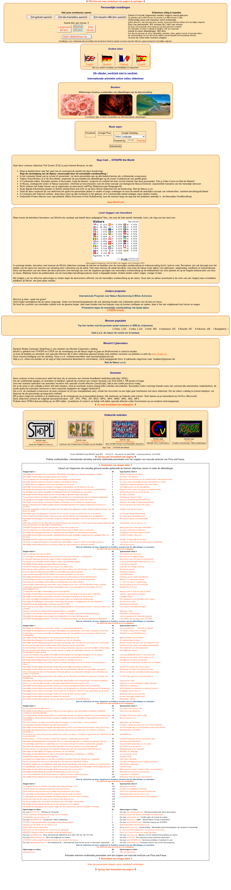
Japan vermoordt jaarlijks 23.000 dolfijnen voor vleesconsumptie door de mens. (54, 574)
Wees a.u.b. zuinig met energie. (132, 579)
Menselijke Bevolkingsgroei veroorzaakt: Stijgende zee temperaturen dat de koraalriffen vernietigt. (61, 807)
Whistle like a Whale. (128, 699)
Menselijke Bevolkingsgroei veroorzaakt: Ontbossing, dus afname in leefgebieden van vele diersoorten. (63, 601)
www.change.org (131, 827)
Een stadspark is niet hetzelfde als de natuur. (137, 599)
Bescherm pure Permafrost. (130, 741)
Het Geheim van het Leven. (130, 554)
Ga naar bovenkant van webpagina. (115, 404)
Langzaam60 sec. (64, 28)
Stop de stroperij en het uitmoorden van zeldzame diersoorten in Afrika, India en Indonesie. (58, 530)
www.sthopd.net (159, 354)
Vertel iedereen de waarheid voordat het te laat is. (139, 688)
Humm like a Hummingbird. (130, 613)
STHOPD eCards (115, 310)
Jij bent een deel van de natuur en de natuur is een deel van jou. (48, 799)
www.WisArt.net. (126, 734)
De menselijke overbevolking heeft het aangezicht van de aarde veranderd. (52, 794)
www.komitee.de (133, 817)
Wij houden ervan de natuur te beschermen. (137, 559)
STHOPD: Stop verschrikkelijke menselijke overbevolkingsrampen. (48, 822)
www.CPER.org (132, 842)
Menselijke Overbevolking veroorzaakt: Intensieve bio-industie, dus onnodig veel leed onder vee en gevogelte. (66, 643)
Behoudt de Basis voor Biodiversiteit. (134, 519)
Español (141, 64)
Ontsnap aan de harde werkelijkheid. (134, 577)
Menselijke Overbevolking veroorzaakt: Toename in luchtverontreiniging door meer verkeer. (58, 596)
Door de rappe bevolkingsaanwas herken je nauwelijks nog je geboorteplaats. (53, 572)
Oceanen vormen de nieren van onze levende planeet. (141, 725)
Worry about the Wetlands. (130, 711)
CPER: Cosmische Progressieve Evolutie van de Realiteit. (45, 814)
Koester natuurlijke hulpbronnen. (132, 696)
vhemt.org (130, 837)
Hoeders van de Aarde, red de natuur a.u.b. (137, 657)
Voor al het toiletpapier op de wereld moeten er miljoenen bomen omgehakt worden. (56, 774)
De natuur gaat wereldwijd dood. (132, 516)
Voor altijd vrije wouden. (129, 650)
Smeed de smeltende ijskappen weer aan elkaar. (139, 484)
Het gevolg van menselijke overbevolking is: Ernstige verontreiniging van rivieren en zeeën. (58, 500)
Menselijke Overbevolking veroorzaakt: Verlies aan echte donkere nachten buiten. (55, 694)
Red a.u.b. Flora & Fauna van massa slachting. (138, 832)
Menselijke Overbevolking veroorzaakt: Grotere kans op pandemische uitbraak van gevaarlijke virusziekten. (64, 669)
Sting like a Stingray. (128, 572)
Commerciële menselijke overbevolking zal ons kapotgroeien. (46, 591)
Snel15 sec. (90, 28)
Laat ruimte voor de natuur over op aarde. (136, 619)
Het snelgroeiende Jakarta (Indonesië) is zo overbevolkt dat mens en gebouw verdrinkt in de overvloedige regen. (67, 715)
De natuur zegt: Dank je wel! (131, 708)
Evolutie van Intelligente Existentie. (133, 789)
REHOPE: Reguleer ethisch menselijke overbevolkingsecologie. (47, 832)
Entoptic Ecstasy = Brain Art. (131, 535)
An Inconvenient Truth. (129, 754)
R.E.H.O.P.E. (35, 812)
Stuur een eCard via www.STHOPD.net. (135, 500)
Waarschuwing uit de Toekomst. (132, 749)
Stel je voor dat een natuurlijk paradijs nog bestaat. (140, 672)
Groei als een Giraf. (127, 681)
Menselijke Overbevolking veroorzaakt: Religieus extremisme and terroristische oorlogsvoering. (59, 502)
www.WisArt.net (115, 202)
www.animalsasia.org (135, 812)
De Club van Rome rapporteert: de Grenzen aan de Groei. (142, 830)
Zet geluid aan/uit (41, 17)
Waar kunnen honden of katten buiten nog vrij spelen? (141, 769)
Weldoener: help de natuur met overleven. (136, 777)
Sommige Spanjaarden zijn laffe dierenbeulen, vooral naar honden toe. (51, 527)
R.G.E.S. (189, 441)
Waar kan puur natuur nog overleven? (134, 772)
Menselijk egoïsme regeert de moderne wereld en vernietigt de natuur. (50, 482)
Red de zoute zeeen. (128, 601)
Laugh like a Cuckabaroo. (130, 774)
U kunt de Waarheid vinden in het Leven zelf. (137, 655)
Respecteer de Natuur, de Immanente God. (137, 669)
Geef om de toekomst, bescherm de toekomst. (138, 791)
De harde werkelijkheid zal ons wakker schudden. (139, 761)
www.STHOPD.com (134, 822)
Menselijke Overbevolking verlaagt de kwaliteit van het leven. (46, 696)
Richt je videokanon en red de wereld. (134, 492)
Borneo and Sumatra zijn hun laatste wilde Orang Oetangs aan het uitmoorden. (54, 645)
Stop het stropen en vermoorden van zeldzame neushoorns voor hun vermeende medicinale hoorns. (62, 749)
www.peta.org (132, 835)
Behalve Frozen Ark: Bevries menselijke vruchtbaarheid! (141, 814)
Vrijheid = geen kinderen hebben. (133, 594)
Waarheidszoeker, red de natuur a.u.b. (135, 794)
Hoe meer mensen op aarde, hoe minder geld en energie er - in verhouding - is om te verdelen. (60, 722)
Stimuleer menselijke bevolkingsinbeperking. (137, 502)
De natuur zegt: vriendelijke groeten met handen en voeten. (143, 482)
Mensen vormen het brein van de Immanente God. (139, 643)
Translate (140, 140)
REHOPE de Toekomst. (129, 751)
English (89, 64)
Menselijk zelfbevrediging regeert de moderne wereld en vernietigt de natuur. (53, 660)
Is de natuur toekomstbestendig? (133, 607)
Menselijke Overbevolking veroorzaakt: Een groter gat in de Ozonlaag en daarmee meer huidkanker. (62, 594)
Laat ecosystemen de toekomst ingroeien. (136, 616)
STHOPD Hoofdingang (125, 442)
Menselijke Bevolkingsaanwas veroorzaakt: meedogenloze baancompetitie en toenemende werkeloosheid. (64, 489)
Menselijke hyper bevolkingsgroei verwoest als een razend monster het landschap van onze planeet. (62, 513)
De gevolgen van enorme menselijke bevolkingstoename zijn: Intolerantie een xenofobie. (57, 492)
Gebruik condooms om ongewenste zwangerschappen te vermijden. (49, 611)
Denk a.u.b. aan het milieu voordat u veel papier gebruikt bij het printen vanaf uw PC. (56, 683)
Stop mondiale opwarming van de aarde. (136, 744)
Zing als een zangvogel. (129, 764)
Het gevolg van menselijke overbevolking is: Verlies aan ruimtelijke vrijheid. (52, 562)
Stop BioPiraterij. (126, 574)
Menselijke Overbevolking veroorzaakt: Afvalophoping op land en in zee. (51, 772)
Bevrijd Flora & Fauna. (128, 587)
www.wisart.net (28, 852)
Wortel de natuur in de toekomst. (132, 694)
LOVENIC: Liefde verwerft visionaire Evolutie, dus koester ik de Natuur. (50, 840)
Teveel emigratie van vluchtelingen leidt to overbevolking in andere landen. (52, 479)
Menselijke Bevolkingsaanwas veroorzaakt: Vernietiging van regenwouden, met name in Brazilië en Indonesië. (66, 631)
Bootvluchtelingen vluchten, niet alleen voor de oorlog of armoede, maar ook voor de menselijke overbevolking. (66, 648)
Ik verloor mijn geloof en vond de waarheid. (136, 676)
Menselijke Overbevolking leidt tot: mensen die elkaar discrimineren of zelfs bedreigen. (56, 699)
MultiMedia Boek (158, 441)
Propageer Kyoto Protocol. (130, 691)
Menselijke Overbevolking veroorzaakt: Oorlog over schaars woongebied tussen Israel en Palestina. (62, 686)
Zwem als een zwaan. (128, 786)
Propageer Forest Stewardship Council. (135, 532)
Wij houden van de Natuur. (130, 722)
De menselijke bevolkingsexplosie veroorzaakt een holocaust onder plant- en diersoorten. (58, 556)
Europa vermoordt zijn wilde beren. (36, 708)
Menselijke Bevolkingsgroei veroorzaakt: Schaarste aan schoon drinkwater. (52, 640)
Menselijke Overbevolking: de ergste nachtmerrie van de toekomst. (49, 751)
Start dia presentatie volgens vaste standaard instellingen (115, 864)
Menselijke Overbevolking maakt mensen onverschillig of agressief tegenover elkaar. (55, 494)
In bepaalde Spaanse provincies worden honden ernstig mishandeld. (50, 559)
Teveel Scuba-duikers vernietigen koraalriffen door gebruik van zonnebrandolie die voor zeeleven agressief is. (66, 497)
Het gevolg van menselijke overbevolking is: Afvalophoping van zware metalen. (53, 582)
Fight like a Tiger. (126, 611)
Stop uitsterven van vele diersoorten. (134, 648)
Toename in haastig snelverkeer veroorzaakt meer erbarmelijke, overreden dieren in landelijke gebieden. (63, 542)
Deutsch (107, 64)
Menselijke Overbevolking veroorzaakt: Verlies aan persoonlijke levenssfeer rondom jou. (57, 667)
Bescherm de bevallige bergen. (132, 556)
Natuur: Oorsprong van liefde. (131, 474)
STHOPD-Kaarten (40, 442)
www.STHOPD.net (134, 840)
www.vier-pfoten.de (37, 837)
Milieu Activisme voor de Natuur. (132, 638)
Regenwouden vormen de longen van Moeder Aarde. (140, 489)
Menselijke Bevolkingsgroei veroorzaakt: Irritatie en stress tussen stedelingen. (53, 628)
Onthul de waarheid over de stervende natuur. (138, 739)
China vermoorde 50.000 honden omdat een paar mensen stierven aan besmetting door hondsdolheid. (63, 516)
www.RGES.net (36, 820)
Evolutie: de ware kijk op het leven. (133, 539)
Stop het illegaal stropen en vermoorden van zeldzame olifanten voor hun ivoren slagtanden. (59, 579)
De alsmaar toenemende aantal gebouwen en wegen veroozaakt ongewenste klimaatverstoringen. (61, 613)
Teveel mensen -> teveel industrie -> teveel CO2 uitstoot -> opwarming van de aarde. (56, 739)
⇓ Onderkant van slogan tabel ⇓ (115, 465)
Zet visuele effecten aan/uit (110, 17)
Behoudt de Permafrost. (129, 604)
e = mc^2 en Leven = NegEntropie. (133, 582)
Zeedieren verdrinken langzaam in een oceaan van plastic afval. (48, 567)
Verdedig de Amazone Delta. (131, 497)
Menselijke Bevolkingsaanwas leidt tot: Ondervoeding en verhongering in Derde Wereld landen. (60, 577)
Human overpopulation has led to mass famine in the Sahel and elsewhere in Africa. (55, 761)
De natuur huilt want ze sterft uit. (132, 530)
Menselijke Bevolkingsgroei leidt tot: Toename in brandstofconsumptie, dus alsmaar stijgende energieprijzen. (65, 619)
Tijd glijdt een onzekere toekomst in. (134, 660)
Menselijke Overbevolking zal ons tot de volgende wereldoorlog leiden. (50, 777)
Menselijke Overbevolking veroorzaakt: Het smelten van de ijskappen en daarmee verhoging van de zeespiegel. (66, 688)
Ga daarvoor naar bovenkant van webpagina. (115, 549)
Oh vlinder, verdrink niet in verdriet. (133, 631)
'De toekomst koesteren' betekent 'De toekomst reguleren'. (46, 725)
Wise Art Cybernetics (128, 852)
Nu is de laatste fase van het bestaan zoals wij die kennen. (143, 727)
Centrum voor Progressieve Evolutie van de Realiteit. (140, 662)
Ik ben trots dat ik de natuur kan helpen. (135, 505)
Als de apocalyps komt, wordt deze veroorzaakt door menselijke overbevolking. (53, 801)
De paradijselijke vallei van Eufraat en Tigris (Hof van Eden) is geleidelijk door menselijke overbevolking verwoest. (67, 767)
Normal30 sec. (78, 28)
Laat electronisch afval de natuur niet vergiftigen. (139, 796)
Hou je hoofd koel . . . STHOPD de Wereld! (136, 628)
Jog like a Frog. (126, 756)
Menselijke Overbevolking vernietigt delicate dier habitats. (45, 477)
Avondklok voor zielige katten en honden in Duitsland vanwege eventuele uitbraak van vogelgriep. (61, 759)
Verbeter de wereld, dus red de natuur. (135, 667)
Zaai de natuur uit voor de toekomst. (134, 584)
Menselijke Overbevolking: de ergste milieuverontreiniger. (45, 564)
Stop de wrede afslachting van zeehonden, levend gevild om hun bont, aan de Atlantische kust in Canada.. (65, 584)
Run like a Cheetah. (127, 494)
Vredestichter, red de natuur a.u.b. (133, 523)
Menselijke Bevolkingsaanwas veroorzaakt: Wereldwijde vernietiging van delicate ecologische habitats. (63, 474)
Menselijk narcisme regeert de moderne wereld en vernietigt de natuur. (50, 539)
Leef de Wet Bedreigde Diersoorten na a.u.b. (137, 562)
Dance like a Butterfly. (128, 759)
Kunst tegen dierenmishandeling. (133, 513)
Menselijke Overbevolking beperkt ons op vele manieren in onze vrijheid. (51, 804)
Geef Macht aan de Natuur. (130, 746)
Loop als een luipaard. (128, 564)
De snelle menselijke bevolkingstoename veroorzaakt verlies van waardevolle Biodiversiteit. (58, 599)
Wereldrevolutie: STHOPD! (130, 730)
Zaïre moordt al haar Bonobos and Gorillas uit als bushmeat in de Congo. (51, 791)
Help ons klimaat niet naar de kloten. (37, 554)
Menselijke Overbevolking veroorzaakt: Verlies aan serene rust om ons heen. (53, 769)
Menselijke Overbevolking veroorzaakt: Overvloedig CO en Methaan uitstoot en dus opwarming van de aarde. (66, 691)
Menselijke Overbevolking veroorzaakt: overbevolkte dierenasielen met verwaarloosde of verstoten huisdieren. (66, 681)
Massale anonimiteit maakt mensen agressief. (41, 756)
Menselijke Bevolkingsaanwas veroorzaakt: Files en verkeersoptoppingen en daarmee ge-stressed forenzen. (65, 741)
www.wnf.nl (131, 820)
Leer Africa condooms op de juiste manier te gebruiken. (141, 542)
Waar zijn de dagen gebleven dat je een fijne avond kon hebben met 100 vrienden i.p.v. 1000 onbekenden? (65, 569)
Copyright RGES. (126, 596)
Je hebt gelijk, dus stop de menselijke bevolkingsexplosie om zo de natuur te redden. (56, 796)
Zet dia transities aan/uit (72, 17)
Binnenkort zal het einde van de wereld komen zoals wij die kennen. (146, 479)
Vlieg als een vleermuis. (129, 686)
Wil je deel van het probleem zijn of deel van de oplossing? (46, 830)
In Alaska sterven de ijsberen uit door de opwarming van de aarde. (49, 484)
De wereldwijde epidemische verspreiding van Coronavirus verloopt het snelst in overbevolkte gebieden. (63, 744)
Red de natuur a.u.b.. (128, 718)
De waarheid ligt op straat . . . (131, 640)
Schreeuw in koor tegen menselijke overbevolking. (139, 645)
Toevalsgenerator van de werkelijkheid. (135, 487)
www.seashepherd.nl (38, 842)
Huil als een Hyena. (127, 569)
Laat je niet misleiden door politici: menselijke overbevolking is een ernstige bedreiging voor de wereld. (63, 655)
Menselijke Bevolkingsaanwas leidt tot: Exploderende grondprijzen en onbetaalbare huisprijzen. (60, 532)
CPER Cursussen (81, 442)
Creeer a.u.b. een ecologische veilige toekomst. (138, 683)
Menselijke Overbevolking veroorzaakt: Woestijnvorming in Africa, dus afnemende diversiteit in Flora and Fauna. (66, 727)
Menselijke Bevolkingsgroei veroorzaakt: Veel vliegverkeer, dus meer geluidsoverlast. (56, 616)
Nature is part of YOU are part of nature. (135, 591)
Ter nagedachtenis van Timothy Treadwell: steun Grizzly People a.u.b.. (50, 786)
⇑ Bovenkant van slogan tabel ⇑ (116, 858)
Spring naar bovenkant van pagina (116, 456)
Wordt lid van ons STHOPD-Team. (133, 633)
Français (124, 64)
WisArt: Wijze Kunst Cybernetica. (35, 827)
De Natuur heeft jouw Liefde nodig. (133, 715)
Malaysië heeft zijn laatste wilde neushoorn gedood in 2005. (46, 604)
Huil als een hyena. (127, 544)
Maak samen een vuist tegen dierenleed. (136, 527)
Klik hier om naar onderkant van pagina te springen (116, 1)
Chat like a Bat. (126, 767)
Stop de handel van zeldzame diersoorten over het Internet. (46, 789)
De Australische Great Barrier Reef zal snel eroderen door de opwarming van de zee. (56, 657)
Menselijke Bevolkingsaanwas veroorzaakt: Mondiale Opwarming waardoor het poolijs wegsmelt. (60, 746)
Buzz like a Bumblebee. (129, 477)
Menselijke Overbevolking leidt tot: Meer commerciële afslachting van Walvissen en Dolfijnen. (59, 754)
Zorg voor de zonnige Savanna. (132, 567)
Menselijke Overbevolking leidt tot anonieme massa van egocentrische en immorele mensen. (59, 544)
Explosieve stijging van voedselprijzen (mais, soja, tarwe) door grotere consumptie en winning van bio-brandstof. (66, 764)
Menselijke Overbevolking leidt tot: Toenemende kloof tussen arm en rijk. (51, 638)
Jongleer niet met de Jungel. (131, 509)
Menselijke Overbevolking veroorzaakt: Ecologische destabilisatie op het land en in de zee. (58, 487)
